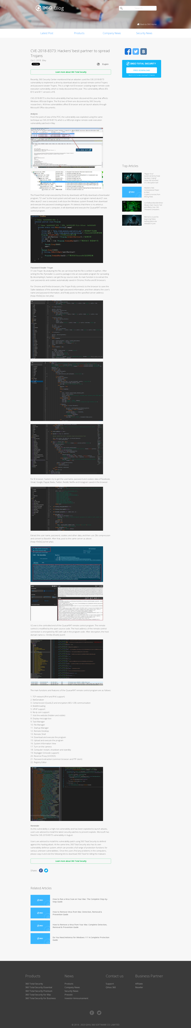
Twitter (136, 51)
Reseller (139, 987)
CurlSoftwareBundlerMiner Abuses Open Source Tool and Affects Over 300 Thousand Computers (153, 206)
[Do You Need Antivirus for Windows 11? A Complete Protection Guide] (40, 938)
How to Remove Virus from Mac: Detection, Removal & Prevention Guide (77, 913)
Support (110, 983)
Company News (112, 33)
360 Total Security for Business (40, 998)
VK (143, 51)
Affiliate (139, 983)
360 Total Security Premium (38, 991)
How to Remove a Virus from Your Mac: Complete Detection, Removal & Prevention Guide (80, 925)
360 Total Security (34, 983)
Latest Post (46, 33)
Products (79, 33)
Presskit (69, 994)
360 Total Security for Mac (38, 994)
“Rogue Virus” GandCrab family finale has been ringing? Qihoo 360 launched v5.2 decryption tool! (152, 178)
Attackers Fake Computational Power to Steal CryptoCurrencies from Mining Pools (152, 192)
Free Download (141, 70)
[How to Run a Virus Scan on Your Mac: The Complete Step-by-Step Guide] (40, 900)
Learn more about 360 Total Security (70, 72)
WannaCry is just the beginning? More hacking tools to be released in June (151, 220)
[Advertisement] (141, 122)
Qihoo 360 (111, 987)
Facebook (128, 51)
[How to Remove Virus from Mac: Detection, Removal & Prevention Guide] (40, 913)
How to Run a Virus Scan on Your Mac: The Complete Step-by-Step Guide (80, 900)
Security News (144, 33)
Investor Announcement (76, 998)
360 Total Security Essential (38, 987)
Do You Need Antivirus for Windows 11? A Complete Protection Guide (81, 938)
